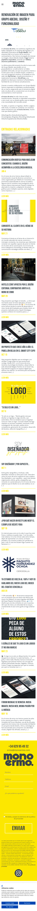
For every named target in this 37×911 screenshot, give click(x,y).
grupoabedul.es (6, 69)
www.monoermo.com (8, 109)
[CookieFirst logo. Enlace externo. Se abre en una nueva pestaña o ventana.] (2, 886)
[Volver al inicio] (18, 4)
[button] (2, 4)
